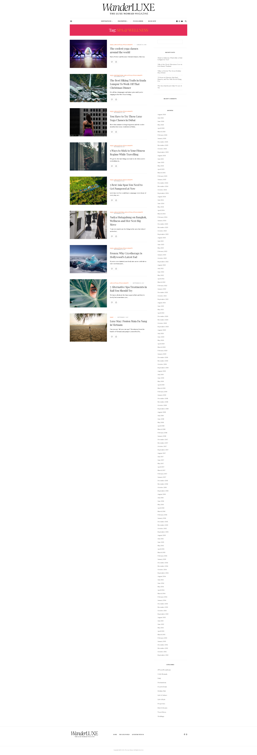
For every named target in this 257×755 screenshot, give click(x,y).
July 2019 (161, 374)
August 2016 (162, 494)
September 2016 (163, 491)
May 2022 (161, 275)
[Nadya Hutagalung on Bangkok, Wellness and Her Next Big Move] (88, 225)
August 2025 (162, 155)
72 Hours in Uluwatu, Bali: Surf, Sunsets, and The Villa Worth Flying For (170, 79)
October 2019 (162, 364)
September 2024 (163, 193)
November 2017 (163, 443)
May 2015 (161, 546)
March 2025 (161, 173)
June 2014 (161, 583)
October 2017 (162, 446)
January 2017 (162, 477)
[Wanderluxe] (128, 9)
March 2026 (161, 132)
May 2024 (161, 207)
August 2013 (162, 617)
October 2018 (162, 405)
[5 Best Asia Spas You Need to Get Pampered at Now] (88, 191)
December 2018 (163, 398)
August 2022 (162, 265)
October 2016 (162, 487)
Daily (111, 44)
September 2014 (163, 573)
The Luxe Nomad (124, 734)
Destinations (106, 21)
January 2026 (162, 138)
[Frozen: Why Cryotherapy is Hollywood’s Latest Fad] (88, 259)
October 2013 (162, 611)
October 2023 (162, 231)
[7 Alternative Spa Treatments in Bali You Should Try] (88, 293)
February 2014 (162, 597)
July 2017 (160, 457)
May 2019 (161, 381)
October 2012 (162, 652)
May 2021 (161, 309)
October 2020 (162, 323)
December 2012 (163, 645)
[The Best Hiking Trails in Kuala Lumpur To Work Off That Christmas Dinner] (88, 88)
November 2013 (163, 607)
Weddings (161, 716)
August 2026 (162, 114)
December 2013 (163, 604)
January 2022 (162, 289)
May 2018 (161, 422)
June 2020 (161, 337)
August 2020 (162, 330)
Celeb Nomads (162, 674)
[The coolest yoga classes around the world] (88, 54)
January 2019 (162, 395)
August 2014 (162, 576)
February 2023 (162, 251)
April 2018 (161, 426)
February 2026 (162, 135)
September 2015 (163, 532)
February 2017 (162, 474)
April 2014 (161, 590)
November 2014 (163, 566)
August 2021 (162, 303)
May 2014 (161, 587)
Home (115, 734)
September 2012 (163, 655)
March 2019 (161, 388)
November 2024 (163, 186)
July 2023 (161, 241)
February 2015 (162, 556)
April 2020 (161, 344)
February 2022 (162, 285)
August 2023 (162, 238)
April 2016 (161, 508)
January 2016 (162, 518)
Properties (122, 21)
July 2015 (161, 539)
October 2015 (162, 528)
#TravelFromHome (164, 670)
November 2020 (163, 320)
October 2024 (162, 190)
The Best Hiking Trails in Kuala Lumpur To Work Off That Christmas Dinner (128, 84)
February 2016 (162, 515)
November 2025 (163, 145)
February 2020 (162, 350)
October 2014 (162, 569)
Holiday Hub (162, 691)
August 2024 (162, 197)
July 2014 (161, 580)
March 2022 (161, 282)
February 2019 (162, 392)
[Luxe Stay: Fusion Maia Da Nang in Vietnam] (88, 327)
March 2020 (162, 347)
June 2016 (161, 501)
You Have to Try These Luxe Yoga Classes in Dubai (126, 118)
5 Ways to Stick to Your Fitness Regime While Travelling (127, 152)
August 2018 (162, 412)
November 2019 (163, 361)
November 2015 (163, 525)
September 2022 (163, 262)
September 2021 (163, 299)
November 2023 (163, 227)
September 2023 (163, 234)
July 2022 (161, 268)
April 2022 (161, 279)
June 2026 (161, 121)
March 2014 (161, 593)
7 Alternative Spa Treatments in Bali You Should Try (128, 288)
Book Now (152, 21)
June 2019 (161, 378)
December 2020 (163, 316)
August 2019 (162, 371)
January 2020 (162, 354)
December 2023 (163, 224)
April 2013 (161, 631)
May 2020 (161, 340)
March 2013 (161, 634)
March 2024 (161, 214)
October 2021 (162, 296)
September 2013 (163, 614)
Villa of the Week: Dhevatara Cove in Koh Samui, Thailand (170, 65)
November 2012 (163, 648)
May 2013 (161, 628)
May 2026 (161, 125)
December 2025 (163, 142)
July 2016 (161, 498)
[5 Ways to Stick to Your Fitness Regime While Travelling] (88, 156)
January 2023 (162, 255)
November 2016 (163, 484)
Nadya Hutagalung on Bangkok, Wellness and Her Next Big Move (128, 220)
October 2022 (162, 258)
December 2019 (163, 357)
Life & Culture (119, 212)
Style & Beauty (128, 44)
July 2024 (161, 200)
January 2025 (162, 179)
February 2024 (162, 217)
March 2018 (161, 429)
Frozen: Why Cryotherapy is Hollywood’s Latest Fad (126, 255)
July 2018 (161, 415)
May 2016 (161, 504)
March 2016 (161, 511)
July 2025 (161, 159)
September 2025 (163, 152)
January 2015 (162, 559)
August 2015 (162, 535)
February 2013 (162, 638)
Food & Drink (138, 21)
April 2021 (161, 313)
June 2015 (161, 542)
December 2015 (163, 522)
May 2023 (161, 248)
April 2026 (161, 128)
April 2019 (161, 385)
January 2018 (162, 436)
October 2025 (162, 149)
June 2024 (161, 203)
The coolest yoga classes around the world (124, 50)
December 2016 (163, 480)
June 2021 (161, 306)
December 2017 (163, 439)
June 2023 (161, 244)
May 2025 (161, 166)
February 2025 (162, 176)
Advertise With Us (138, 734)
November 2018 (163, 402)
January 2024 (162, 220)
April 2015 (161, 549)
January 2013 (162, 641)
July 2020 (161, 333)
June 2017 (161, 460)
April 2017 (161, 467)
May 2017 (161, 463)
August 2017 (162, 453)
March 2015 (161, 552)
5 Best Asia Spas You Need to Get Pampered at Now (126, 186)
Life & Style (118, 44)
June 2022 (161, 272)
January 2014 (162, 600)
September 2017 (163, 450)
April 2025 (161, 169)
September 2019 (163, 368)
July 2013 (160, 621)
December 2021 (163, 292)
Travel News (162, 712)
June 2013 (161, 624)
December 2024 (163, 183)
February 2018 (162, 433)
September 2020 (163, 327)
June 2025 (161, 162)
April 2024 (161, 210)
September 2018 (163, 409)
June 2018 (161, 419)
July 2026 (161, 118)
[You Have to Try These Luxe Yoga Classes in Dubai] (88, 122)
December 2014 (163, 563)
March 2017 (161, 470)
